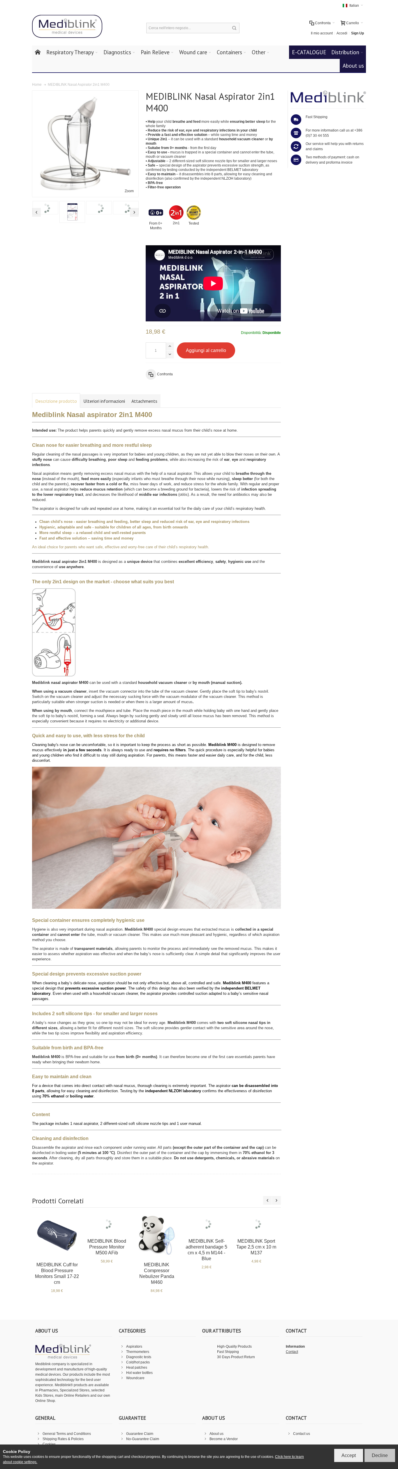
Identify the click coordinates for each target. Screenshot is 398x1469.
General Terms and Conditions (67, 1434)
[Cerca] (234, 28)
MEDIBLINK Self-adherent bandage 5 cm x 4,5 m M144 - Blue (206, 1245)
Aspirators (134, 1346)
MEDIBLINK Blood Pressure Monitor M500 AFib (106, 1242)
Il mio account (322, 33)
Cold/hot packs (138, 1362)
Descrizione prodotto (56, 401)
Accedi (342, 33)
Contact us (301, 1434)
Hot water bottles (139, 1373)
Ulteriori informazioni (104, 401)
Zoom (129, 191)
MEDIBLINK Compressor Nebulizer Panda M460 (156, 1273)
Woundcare (135, 1378)
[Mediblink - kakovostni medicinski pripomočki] (67, 26)
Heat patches (136, 1367)
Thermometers (137, 1352)
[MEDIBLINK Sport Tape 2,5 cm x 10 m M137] (256, 1219)
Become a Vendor (223, 1439)
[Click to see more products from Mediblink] (328, 96)
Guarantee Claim (139, 1434)
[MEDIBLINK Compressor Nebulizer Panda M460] (157, 1236)
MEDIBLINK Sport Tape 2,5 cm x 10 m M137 (256, 1237)
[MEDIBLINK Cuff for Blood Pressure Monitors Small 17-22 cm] (57, 1236)
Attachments (144, 401)
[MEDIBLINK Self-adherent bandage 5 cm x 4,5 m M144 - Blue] (206, 1221)
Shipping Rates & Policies (63, 1439)
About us (216, 1434)
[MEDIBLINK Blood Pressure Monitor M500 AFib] (107, 1221)
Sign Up (357, 33)
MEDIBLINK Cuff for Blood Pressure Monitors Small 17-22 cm (57, 1273)
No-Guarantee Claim (142, 1439)
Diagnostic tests (138, 1357)
